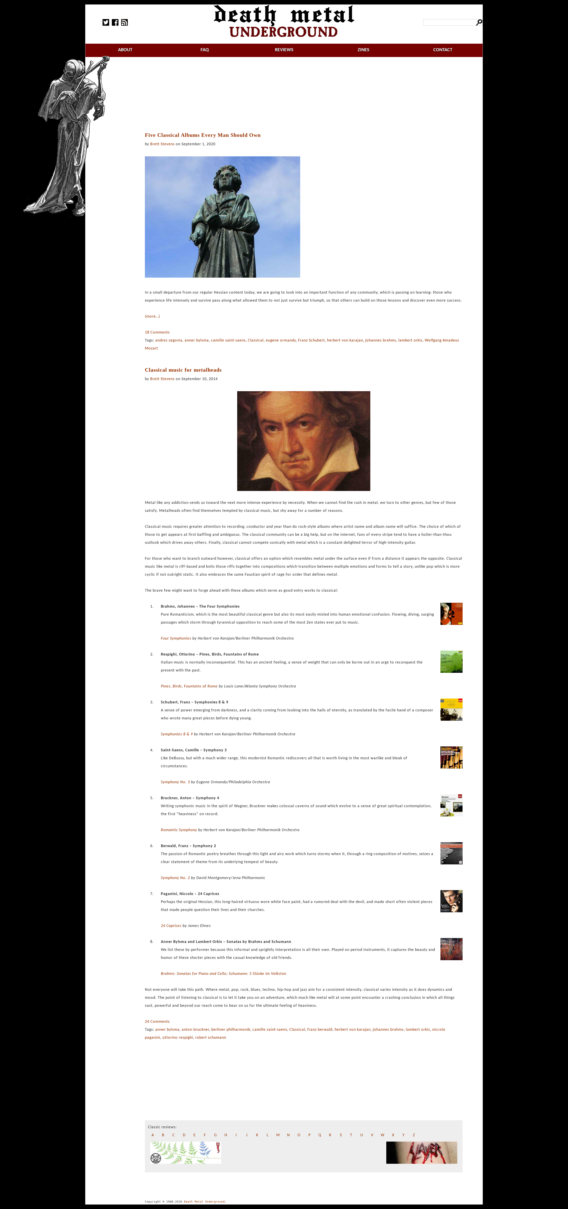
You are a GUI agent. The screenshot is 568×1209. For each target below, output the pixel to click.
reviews (284, 50)
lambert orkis (410, 340)
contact (442, 50)
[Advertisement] (303, 95)
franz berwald (319, 1030)
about (125, 50)
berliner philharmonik (230, 1030)
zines (363, 50)
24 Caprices (171, 926)
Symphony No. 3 (175, 782)
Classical (256, 340)
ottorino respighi (177, 1038)
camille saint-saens (228, 340)
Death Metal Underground (204, 1201)
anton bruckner (195, 1030)
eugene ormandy (281, 340)
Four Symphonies (176, 638)
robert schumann (210, 1038)
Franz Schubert (311, 340)
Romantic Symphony (179, 830)
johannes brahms (380, 340)
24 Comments (157, 1022)
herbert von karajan (345, 340)
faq (205, 50)
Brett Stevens (162, 144)
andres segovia (168, 340)
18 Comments (157, 332)
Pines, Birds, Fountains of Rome (189, 686)
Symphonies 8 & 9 (177, 734)
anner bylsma (197, 340)
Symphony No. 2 (175, 878)
